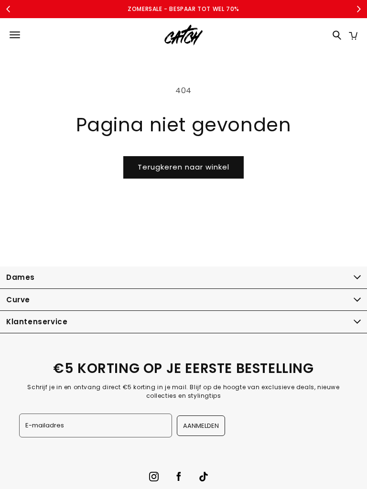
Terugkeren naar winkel (183, 167)
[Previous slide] (8, 9)
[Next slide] (358, 9)
